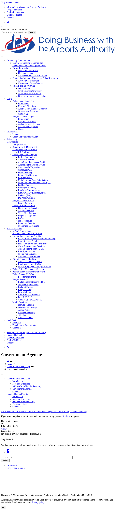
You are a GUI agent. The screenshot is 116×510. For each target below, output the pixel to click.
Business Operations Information (27, 233)
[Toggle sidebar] (2, 374)
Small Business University (30, 91)
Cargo (9, 364)
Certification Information (29, 294)
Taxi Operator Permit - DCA (31, 249)
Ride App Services (26, 251)
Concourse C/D (25, 170)
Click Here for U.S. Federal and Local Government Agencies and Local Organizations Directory (44, 411)
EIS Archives (24, 152)
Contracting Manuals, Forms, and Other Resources (35, 78)
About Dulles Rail (26, 210)
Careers (10, 17)
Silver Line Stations (27, 213)
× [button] (1, 27)
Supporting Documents (28, 226)
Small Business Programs (23, 86)
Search (32, 32)
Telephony (23, 315)
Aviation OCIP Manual (28, 81)
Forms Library (24, 292)
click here (65, 416)
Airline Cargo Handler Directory (32, 109)
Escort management (27, 277)
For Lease (16, 322)
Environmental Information (24, 149)
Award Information (21, 68)
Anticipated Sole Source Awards (32, 75)
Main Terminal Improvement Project (34, 182)
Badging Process (25, 287)
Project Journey (25, 203)
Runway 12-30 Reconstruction (32, 193)
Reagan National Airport (23, 200)
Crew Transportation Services (31, 246)
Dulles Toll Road (14, 15)
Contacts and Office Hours (30, 261)
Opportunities (18, 60)
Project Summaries (26, 157)
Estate (12, 320)
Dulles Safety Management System (28, 269)
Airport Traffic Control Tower (31, 165)
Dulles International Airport (24, 154)
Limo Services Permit (27, 241)
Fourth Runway (25, 172)
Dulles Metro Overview (28, 208)
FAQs (20, 218)
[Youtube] (8, 452)
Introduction (23, 103)
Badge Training (25, 289)
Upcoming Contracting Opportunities (29, 65)
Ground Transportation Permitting (27, 236)
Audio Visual (24, 310)
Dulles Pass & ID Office (23, 274)
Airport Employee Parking (24, 259)
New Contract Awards (28, 70)
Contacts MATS (25, 317)
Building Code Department (24, 147)
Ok (3, 507)
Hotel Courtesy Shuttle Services (32, 243)
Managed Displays (26, 312)
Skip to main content (10, 2)
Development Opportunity (24, 325)
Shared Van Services (27, 254)
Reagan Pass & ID (20, 279)
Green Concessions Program (25, 137)
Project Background (27, 215)
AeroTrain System (26, 159)
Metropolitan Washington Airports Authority (26, 7)
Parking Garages (25, 185)
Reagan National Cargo (23, 116)
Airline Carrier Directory (29, 124)
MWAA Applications (21, 231)
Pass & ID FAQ (25, 297)
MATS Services (19, 302)
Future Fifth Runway (27, 175)
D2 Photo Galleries (26, 198)
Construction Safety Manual (30, 83)
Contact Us (23, 114)
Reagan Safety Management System (28, 271)
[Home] (58, 53)
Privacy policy (38, 502)
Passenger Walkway (27, 187)
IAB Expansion (25, 177)
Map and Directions (27, 106)
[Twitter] (8, 450)
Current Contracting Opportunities (27, 63)
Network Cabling (26, 305)
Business (14, 228)
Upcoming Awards (26, 73)
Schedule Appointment (28, 284)
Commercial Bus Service (29, 256)
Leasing (16, 134)
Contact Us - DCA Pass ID (30, 300)
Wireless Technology (27, 307)
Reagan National (14, 9)
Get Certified (24, 88)
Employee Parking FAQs (29, 264)
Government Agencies (28, 111)
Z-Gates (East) (24, 195)
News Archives (25, 221)
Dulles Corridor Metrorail (23, 205)
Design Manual (19, 144)
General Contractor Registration (32, 96)
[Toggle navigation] (2, 56)
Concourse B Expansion (29, 167)
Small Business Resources (29, 93)
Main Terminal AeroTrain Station (33, 180)
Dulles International (15, 12)
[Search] (8, 22)
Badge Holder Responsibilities (31, 282)
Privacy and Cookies (16, 468)
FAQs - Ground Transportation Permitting (36, 238)
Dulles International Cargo (24, 101)
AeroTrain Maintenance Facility (32, 162)
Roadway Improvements (29, 190)
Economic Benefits (26, 223)
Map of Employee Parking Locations (34, 266)
